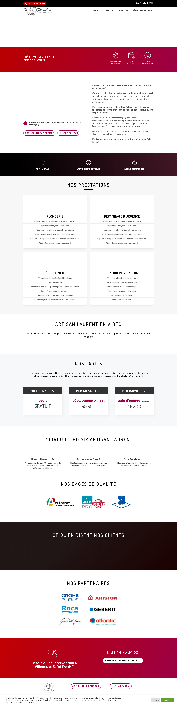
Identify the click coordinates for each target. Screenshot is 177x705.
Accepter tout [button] (168, 700)
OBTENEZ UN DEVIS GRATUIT (39, 133)
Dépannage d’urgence (143, 11)
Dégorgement (123, 11)
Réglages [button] (155, 700)
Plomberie (108, 11)
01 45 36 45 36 (37, 3)
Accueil (96, 11)
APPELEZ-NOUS (70, 133)
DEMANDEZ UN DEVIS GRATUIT (122, 660)
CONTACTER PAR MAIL (87, 686)
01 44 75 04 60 (85, 55)
